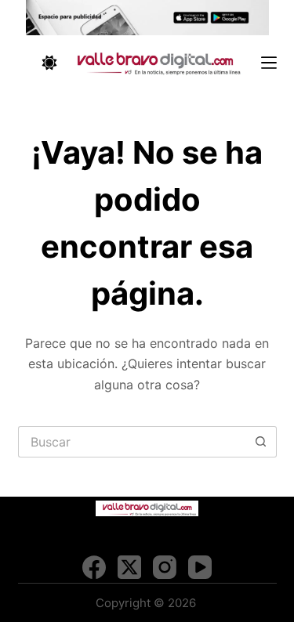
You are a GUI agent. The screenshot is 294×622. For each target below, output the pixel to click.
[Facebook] (94, 567)
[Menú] (269, 63)
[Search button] (261, 441)
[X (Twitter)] (129, 567)
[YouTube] (200, 567)
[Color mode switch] (49, 63)
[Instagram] (164, 567)
